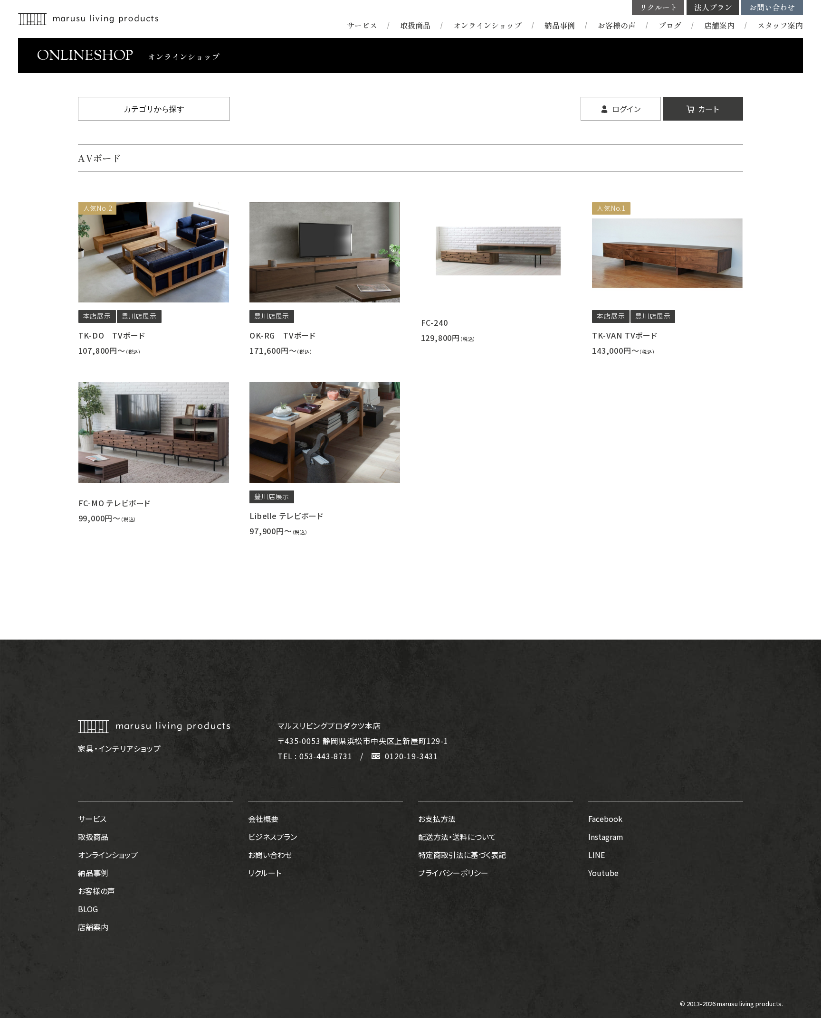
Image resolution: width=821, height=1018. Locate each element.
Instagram (605, 836)
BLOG (88, 909)
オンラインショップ (487, 25)
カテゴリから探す (154, 109)
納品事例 (559, 25)
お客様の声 (617, 25)
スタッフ (780, 25)
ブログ (670, 25)
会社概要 (263, 818)
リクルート (659, 7)
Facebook (605, 818)
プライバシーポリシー (453, 872)
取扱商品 (415, 25)
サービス (362, 25)
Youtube (603, 872)
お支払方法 (437, 818)
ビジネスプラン (272, 836)
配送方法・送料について (457, 836)
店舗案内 (719, 25)
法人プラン (713, 7)
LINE (596, 854)
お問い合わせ (772, 7)
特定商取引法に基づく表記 (462, 854)
